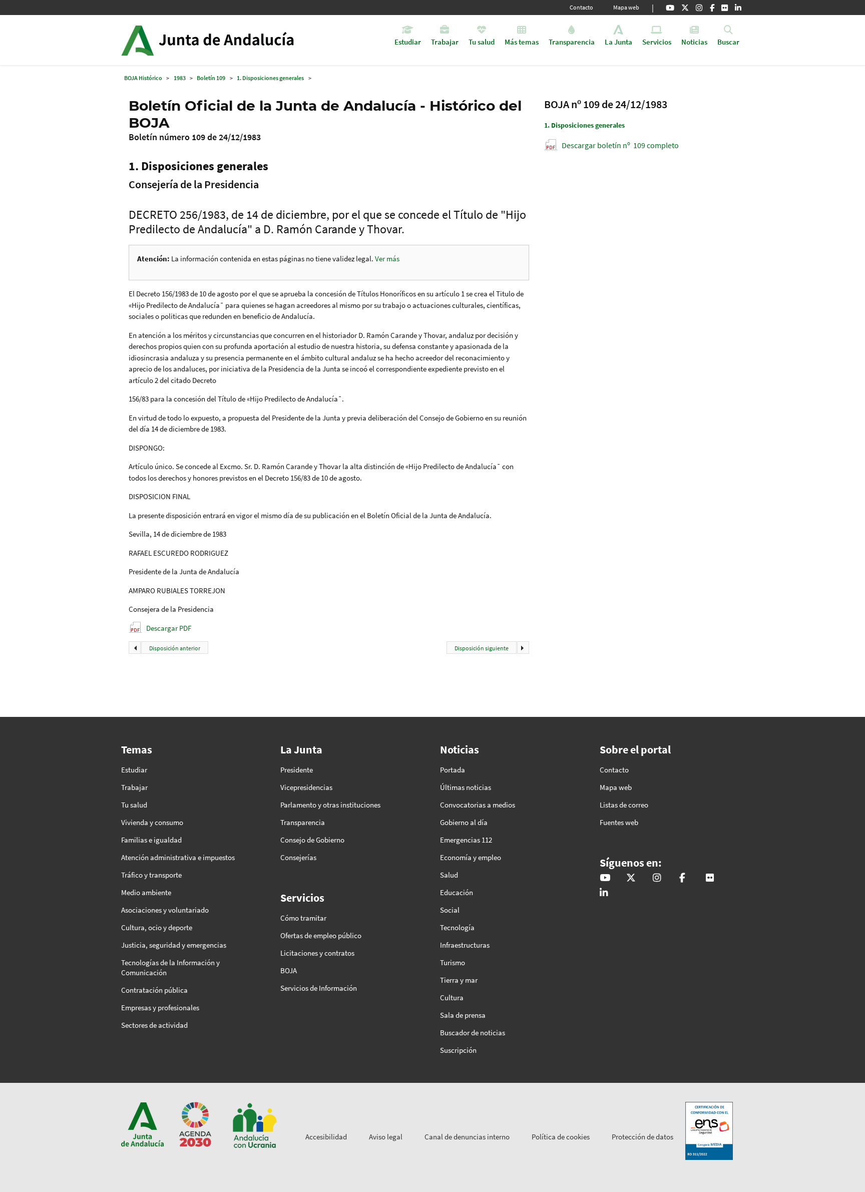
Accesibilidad (326, 1136)
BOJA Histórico (143, 78)
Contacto (581, 7)
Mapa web (626, 7)
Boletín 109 (211, 78)
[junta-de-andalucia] (738, 8)
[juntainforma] (724, 8)
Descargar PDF (168, 628)
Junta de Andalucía (137, 40)
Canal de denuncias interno (467, 1136)
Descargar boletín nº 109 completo (620, 145)
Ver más (387, 258)
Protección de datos (642, 1136)
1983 (180, 78)
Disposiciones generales (584, 125)
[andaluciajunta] (685, 8)
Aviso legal (385, 1136)
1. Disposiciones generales (270, 78)
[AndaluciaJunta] (712, 8)
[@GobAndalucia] (670, 8)
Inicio (235, 40)
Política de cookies (561, 1136)
